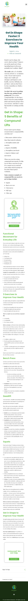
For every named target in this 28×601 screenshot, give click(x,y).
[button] (26, 4)
